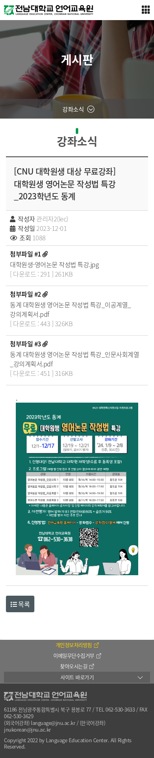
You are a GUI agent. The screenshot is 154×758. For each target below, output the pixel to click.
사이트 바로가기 (77, 677)
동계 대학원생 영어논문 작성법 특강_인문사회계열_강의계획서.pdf (74, 358)
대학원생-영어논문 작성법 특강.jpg (54, 264)
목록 (23, 604)
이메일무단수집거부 (73, 655)
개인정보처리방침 (74, 644)
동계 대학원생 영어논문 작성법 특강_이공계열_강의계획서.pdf (70, 309)
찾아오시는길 (73, 666)
